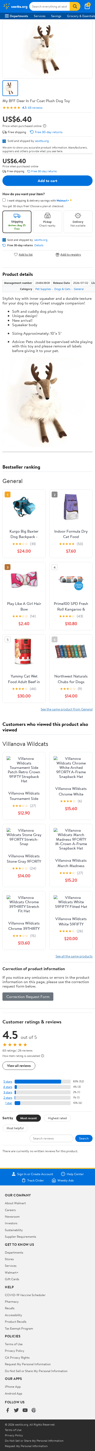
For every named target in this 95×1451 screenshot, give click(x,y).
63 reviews (35, 107)
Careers (10, 1210)
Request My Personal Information (28, 1364)
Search (84, 1138)
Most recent (28, 1118)
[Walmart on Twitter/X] (16, 1411)
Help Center (75, 1174)
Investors (11, 1223)
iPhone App (13, 1386)
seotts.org (42, 141)
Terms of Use (14, 1344)
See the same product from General (67, 709)
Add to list (26, 254)
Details (38, 245)
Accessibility (13, 1315)
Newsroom (12, 1216)
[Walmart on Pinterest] (34, 1411)
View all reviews (19, 1065)
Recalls (9, 1308)
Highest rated (57, 1118)
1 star (8, 1103)
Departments (19, 16)
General (79, 289)
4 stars (7, 1087)
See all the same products (74, 956)
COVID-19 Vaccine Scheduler (25, 1295)
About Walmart (15, 1203)
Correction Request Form (27, 996)
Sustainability (14, 1230)
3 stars (7, 1092)
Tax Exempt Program (19, 1328)
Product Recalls (15, 1321)
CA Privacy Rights (17, 1357)
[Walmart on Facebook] (7, 1411)
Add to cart (47, 180)
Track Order (35, 1180)
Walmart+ (12, 1272)
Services (39, 16)
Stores (9, 1259)
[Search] (75, 6)
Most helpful (15, 1128)
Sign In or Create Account (35, 1174)
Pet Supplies (43, 289)
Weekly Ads (65, 1180)
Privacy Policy (14, 1350)
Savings (56, 16)
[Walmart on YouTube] (25, 1411)
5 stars (7, 1081)
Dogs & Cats (62, 289)
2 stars (7, 1097)
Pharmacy (12, 1301)
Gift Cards (12, 1279)
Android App (13, 1393)
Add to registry (70, 254)
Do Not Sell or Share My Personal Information (36, 1371)
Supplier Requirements (20, 1236)
